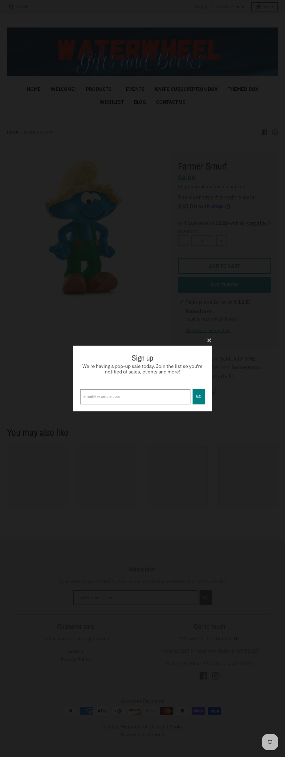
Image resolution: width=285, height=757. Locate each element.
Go (199, 396)
